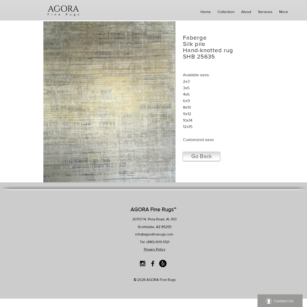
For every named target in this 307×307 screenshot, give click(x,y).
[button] (226, 11)
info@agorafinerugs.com (154, 234)
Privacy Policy (154, 249)
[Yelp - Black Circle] (163, 263)
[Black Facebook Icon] (152, 263)
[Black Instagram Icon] (142, 263)
